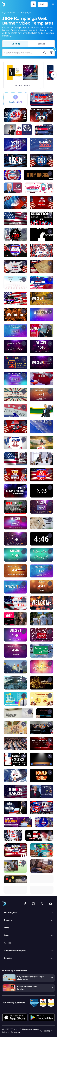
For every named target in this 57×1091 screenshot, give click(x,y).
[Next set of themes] (53, 75)
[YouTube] (50, 903)
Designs (16, 43)
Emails (41, 43)
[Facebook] (25, 903)
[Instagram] (33, 903)
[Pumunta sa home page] (3, 4)
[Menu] (53, 4)
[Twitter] (42, 903)
